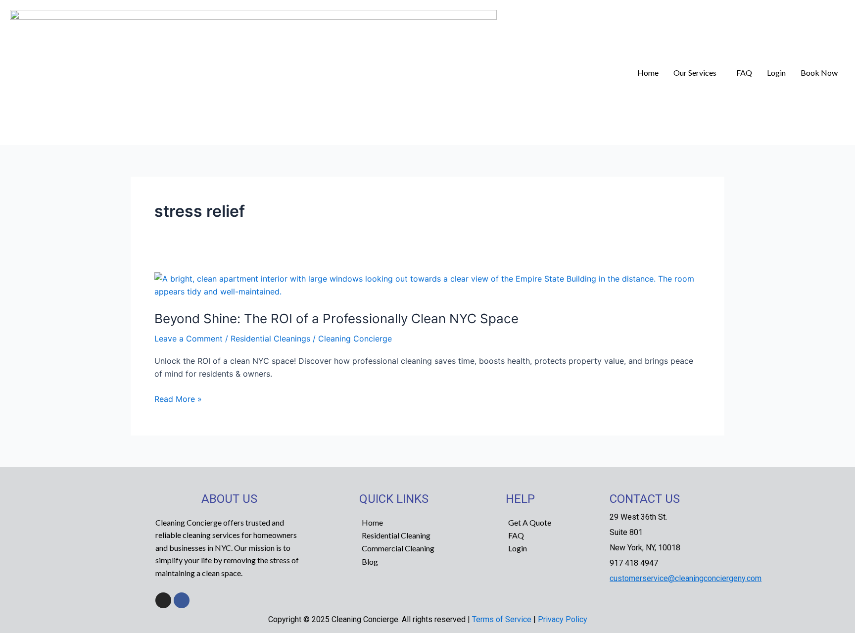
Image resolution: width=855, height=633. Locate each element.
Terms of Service (501, 619)
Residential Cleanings (270, 338)
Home (648, 72)
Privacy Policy (562, 619)
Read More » (178, 398)
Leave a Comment (188, 338)
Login (776, 72)
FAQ (744, 72)
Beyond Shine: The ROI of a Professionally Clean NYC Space (336, 318)
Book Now (819, 72)
